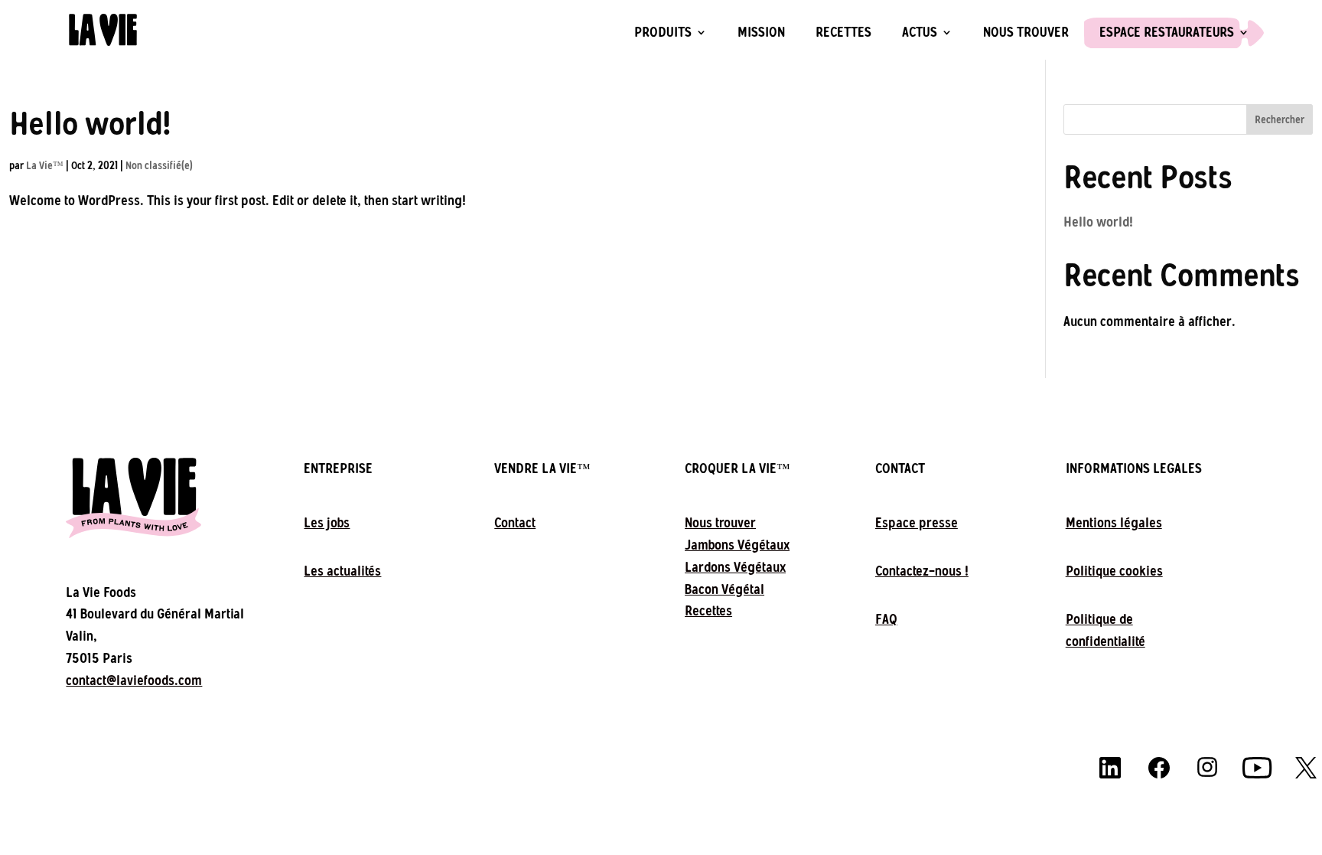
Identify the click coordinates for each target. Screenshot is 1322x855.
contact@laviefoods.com (134, 680)
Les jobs (327, 522)
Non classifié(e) (159, 165)
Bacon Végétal (724, 589)
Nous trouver (1026, 33)
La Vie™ (44, 165)
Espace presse (916, 522)
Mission (761, 33)
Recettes (843, 33)
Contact (515, 522)
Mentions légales (1114, 522)
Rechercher (1279, 119)
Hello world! (90, 123)
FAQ (886, 619)
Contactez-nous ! (922, 571)
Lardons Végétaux (735, 567)
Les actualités (342, 571)
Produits (663, 33)
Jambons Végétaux (737, 545)
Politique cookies (1114, 571)
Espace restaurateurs (1166, 33)
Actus (919, 33)
